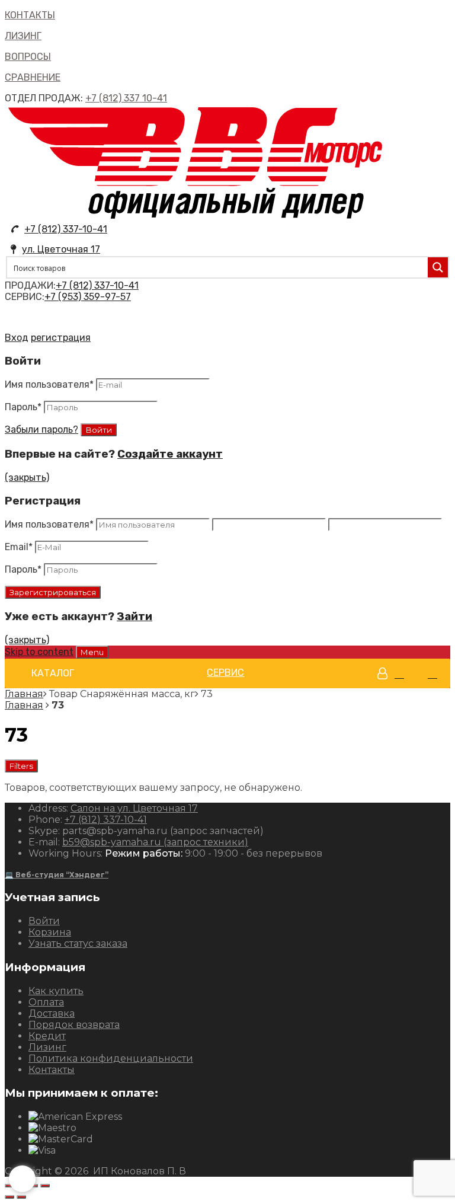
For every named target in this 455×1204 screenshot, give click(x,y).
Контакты (51, 1069)
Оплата (46, 1002)
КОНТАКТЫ (30, 15)
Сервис (225, 672)
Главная (24, 694)
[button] (52, 673)
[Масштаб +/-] (45, 1185)
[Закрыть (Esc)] (9, 1185)
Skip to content (39, 651)
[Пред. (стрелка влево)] (9, 1197)
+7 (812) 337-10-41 (65, 229)
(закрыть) (27, 477)
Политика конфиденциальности (110, 1058)
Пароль (23, 407)
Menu (92, 652)
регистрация (61, 337)
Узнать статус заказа (77, 943)
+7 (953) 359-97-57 (87, 296)
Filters (21, 766)
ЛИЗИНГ (23, 35)
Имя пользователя (49, 384)
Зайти (134, 616)
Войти (44, 921)
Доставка (51, 1013)
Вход (16, 337)
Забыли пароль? (41, 429)
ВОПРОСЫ (28, 56)
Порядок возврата (74, 1024)
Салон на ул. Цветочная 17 (134, 808)
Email (19, 547)
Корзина (49, 932)
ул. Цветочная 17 (61, 249)
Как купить (56, 991)
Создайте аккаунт (170, 454)
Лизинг (47, 1047)
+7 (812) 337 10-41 (126, 98)
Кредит (47, 1036)
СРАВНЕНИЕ (32, 77)
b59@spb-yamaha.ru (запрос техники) (155, 842)
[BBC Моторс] (196, 217)
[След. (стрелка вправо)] (21, 1197)
